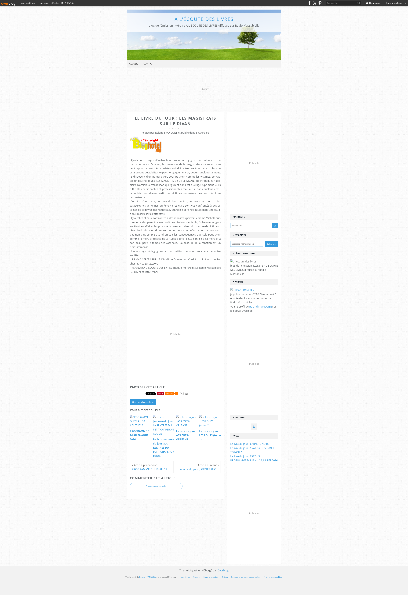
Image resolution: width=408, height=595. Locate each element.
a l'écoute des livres (204, 19)
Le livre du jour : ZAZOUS (245, 456)
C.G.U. (225, 577)
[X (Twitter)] (315, 3)
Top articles (185, 577)
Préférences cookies (273, 577)
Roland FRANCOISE (260, 306)
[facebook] (309, 3)
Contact (148, 63)
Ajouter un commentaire (156, 486)
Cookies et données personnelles (245, 577)
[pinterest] (320, 3)
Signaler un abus (211, 577)
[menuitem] (133, 64)
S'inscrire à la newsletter (143, 402)
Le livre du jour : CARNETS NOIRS (249, 444)
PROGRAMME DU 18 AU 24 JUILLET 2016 (254, 460)
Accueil (133, 63)
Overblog (223, 570)
